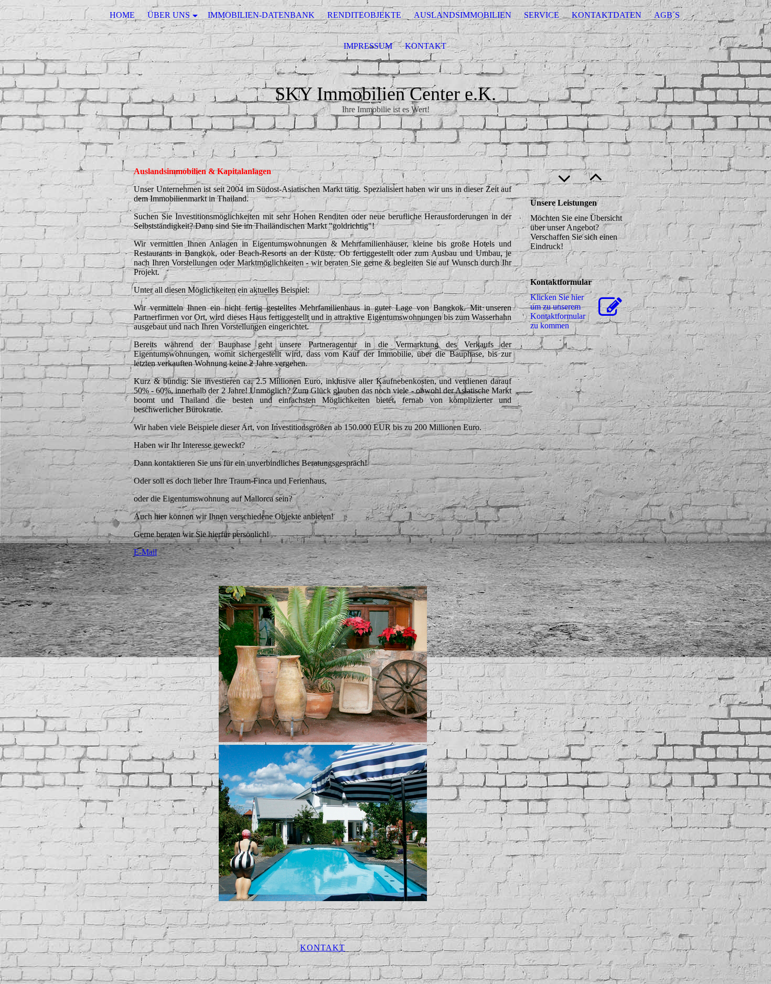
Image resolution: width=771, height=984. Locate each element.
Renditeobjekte (364, 14)
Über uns (168, 14)
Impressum (368, 45)
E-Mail (145, 552)
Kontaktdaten (606, 14)
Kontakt (425, 45)
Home (122, 14)
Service (541, 14)
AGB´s (667, 14)
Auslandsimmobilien (462, 14)
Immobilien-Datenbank (261, 14)
